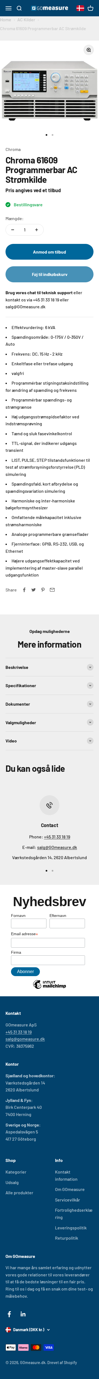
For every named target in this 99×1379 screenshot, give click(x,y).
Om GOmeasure (70, 1189)
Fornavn (18, 915)
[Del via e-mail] (52, 590)
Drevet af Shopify (62, 1362)
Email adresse (24, 934)
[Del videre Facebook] (24, 590)
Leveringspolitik (71, 1227)
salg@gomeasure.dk (25, 1038)
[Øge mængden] (36, 229)
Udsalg (12, 1182)
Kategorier (16, 1171)
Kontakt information (66, 1175)
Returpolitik (66, 1237)
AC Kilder (26, 19)
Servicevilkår (67, 1199)
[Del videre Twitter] (33, 590)
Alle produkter (19, 1192)
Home (5, 19)
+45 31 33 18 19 (57, 836)
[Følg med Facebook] (9, 1314)
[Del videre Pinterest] (43, 590)
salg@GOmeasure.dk (57, 847)
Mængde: (15, 218)
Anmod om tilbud (49, 251)
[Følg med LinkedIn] (23, 1314)
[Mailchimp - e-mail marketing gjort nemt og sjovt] (49, 988)
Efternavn (58, 915)
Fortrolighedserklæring (73, 1213)
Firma (16, 952)
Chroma (13, 149)
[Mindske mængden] (13, 229)
